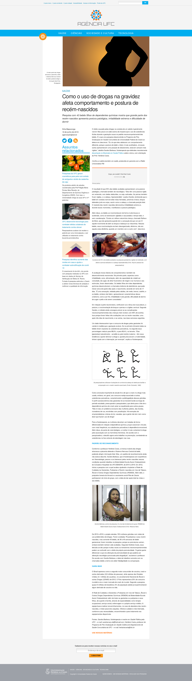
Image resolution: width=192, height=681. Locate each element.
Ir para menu (47, 3)
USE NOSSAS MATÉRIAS (102, 632)
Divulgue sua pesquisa (138, 674)
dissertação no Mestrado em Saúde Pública (108, 153)
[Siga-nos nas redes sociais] (64, 140)
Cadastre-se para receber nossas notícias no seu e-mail (96, 646)
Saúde (62, 33)
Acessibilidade (77, 3)
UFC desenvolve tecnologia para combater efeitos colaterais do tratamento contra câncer (75, 224)
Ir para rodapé (68, 3)
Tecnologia (126, 33)
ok (145, 3)
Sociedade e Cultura (100, 33)
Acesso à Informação (89, 3)
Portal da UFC (101, 3)
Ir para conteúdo (57, 3)
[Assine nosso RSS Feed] (75, 140)
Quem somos (107, 674)
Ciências (76, 33)
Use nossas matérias (120, 674)
